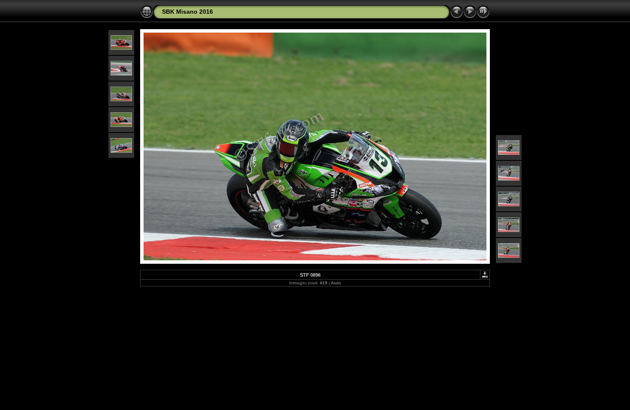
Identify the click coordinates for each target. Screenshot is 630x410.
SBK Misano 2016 (187, 11)
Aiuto (336, 282)
